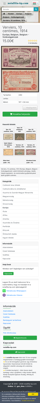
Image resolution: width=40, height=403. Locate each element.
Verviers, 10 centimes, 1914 (14, 20)
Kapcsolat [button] (21, 352)
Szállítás (6, 255)
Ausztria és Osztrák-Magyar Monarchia (18, 193)
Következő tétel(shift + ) (31, 161)
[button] (35, 3)
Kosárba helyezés (21, 114)
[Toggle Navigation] (4, 4)
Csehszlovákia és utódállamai (14, 189)
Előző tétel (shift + (6, 161)
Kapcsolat (6, 259)
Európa (19, 14)
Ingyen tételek (8, 238)
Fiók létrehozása (9, 333)
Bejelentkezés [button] (20, 338)
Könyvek (6, 230)
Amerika (6, 219)
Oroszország (8, 204)
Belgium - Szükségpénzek (13, 17)
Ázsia (5, 211)
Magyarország (8, 196)
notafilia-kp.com (18, 3)
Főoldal (11, 14)
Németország (8, 200)
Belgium (28, 14)
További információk (28, 400)
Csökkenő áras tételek (11, 185)
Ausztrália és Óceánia (11, 223)
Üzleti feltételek (9, 251)
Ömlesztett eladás (10, 234)
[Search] (36, 9)
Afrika (5, 215)
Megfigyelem (31, 108)
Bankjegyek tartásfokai (12, 320)
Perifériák (6, 226)
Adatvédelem (8, 247)
